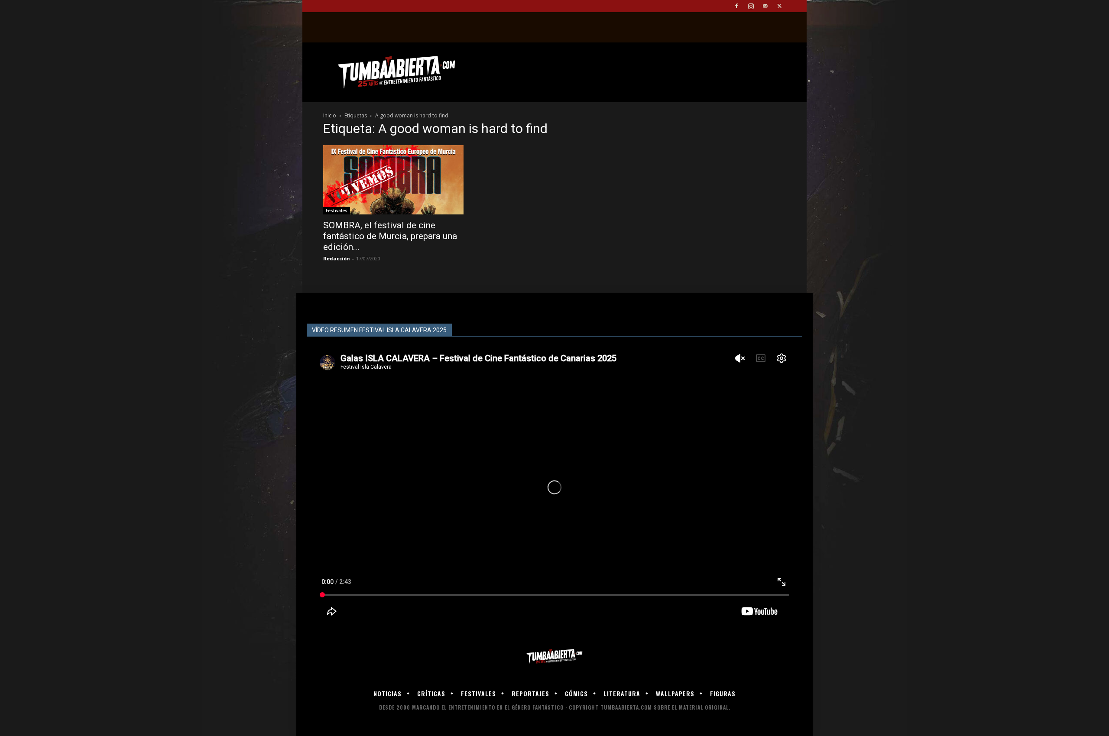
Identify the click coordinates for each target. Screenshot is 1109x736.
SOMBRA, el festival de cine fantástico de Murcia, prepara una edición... (390, 236)
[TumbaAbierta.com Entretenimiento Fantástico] (554, 657)
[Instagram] (750, 6)
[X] (779, 6)
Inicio (329, 115)
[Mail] (765, 6)
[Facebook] (736, 6)
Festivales (336, 211)
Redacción (336, 258)
